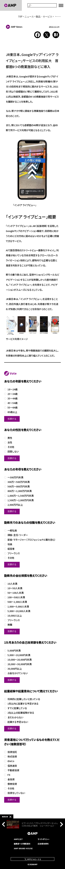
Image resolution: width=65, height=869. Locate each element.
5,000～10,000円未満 (19, 655)
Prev (4, 824)
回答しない (13, 451)
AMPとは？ (18, 839)
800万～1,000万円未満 (20, 491)
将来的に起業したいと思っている (24, 699)
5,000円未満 (14, 650)
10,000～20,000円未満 (20, 659)
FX (9, 774)
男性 (10, 438)
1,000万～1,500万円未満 (21, 495)
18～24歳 (13, 389)
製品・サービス (44, 16)
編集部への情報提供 (22, 843)
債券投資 (12, 784)
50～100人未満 (16, 592)
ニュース (29, 16)
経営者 (11, 548)
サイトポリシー (44, 839)
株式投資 (12, 756)
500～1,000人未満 (17, 601)
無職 (10, 624)
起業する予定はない (18, 722)
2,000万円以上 (15, 504)
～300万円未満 (15, 477)
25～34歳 (13, 394)
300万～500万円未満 (19, 482)
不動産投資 (13, 770)
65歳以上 (12, 412)
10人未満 (12, 583)
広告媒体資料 (43, 843)
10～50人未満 (15, 588)
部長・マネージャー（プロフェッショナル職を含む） (32, 539)
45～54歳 (13, 403)
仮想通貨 (12, 765)
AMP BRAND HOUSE (23, 848)
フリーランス (14, 553)
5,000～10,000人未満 (19, 611)
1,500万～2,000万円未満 (21, 500)
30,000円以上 (15, 668)
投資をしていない (16, 793)
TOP (20, 16)
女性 (10, 442)
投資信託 (12, 752)
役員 (10, 544)
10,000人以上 (15, 615)
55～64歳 (13, 407)
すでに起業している (17, 708)
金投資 (11, 779)
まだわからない (15, 717)
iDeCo (11, 761)
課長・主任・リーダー (18, 535)
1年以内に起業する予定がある (23, 703)
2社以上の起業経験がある (21, 712)
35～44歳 (13, 398)
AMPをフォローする (34, 859)
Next (60, 824)
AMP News (16, 26)
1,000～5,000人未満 (18, 606)
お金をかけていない (18, 673)
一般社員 (12, 530)
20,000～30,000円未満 (20, 664)
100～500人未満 (16, 597)
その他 (11, 447)
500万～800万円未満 (19, 486)
